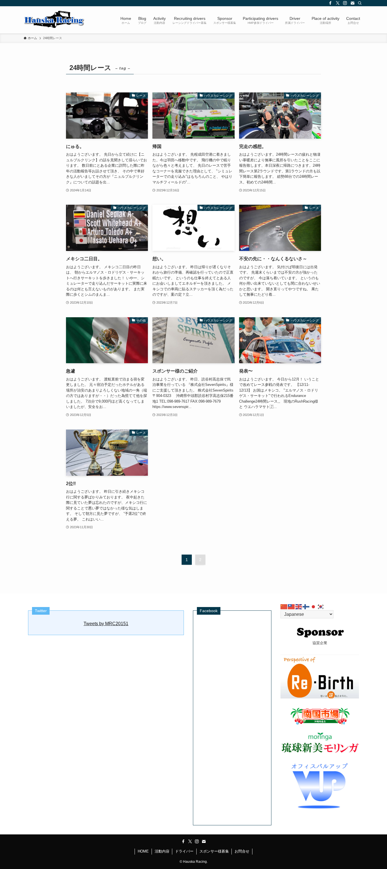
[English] (299, 606)
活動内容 (162, 851)
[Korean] (321, 606)
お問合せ (242, 851)
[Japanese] (313, 606)
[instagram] (345, 3)
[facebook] (330, 3)
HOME (143, 851)
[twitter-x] (337, 3)
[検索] (359, 3)
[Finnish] (306, 606)
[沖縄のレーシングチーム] (54, 20)
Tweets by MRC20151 (106, 623)
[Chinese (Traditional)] (291, 606)
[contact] (352, 3)
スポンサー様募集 (214, 851)
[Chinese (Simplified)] (284, 606)
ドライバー (184, 851)
